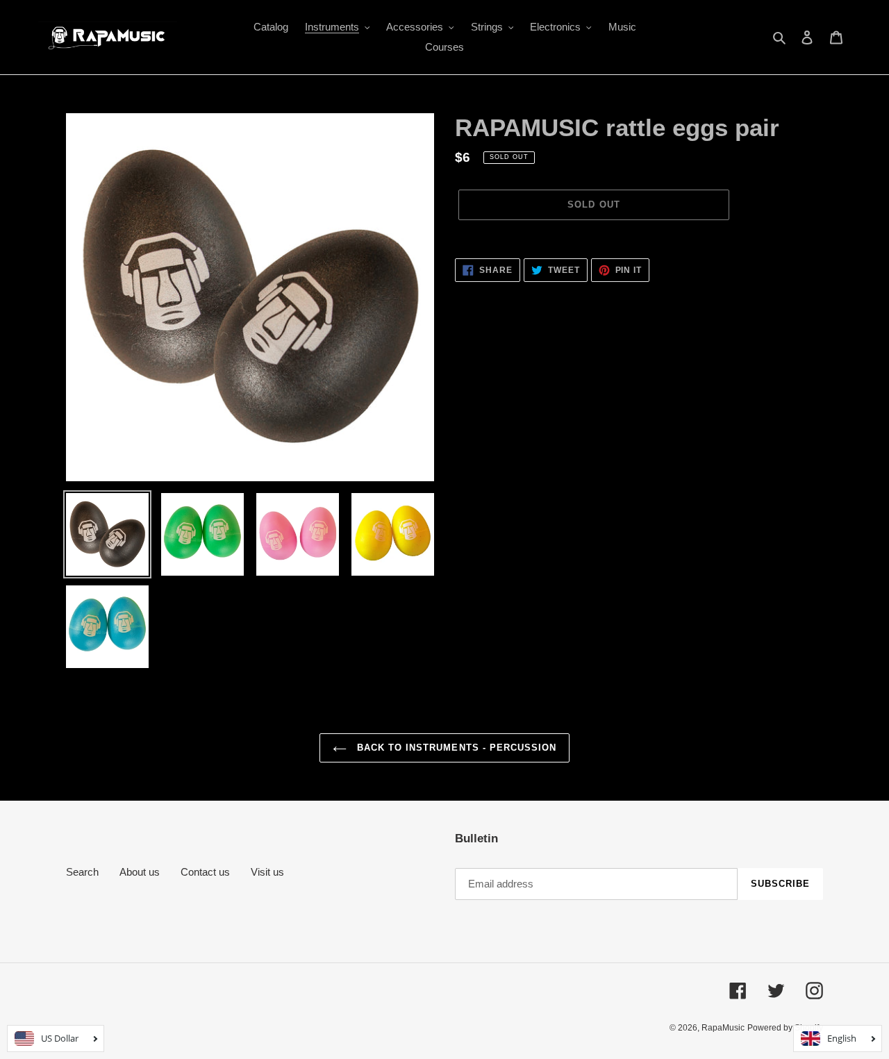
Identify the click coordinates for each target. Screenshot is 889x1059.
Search (82, 872)
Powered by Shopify (785, 1028)
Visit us (267, 872)
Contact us (205, 872)
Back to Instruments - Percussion (455, 747)
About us (139, 872)
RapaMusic (723, 1028)
